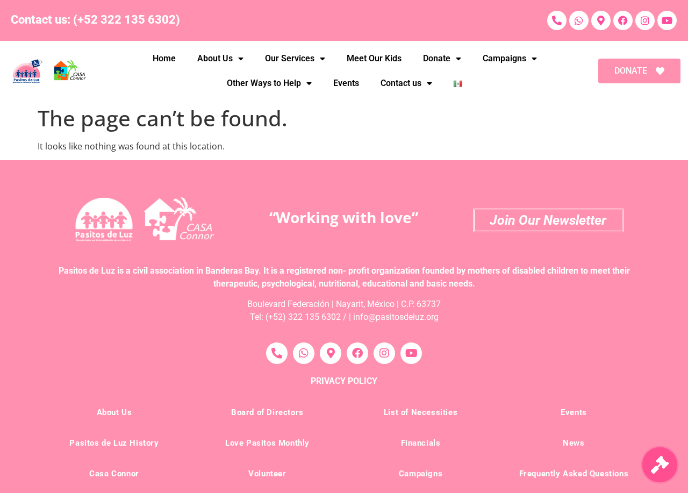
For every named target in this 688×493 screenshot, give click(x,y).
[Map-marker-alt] (601, 20)
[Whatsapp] (579, 20)
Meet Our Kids (374, 58)
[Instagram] (645, 20)
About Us (215, 58)
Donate (436, 58)
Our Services (289, 58)
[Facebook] (623, 20)
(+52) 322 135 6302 (303, 317)
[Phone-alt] (557, 20)
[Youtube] (667, 20)
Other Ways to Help (264, 83)
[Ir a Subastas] (660, 465)
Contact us (401, 83)
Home (164, 58)
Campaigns (504, 58)
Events (346, 83)
